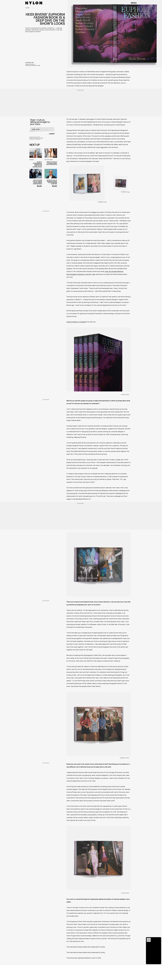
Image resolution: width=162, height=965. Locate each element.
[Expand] (147, 939)
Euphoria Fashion (76, 322)
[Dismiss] (159, 939)
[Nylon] (33, 3)
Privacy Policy (37, 138)
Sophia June (30, 62)
